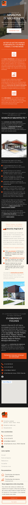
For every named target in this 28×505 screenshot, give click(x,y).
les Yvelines (9, 332)
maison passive (10, 216)
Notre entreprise (6, 458)
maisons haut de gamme (9, 213)
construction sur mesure (16, 272)
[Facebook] (2, 377)
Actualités (4, 463)
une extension (12, 251)
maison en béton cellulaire (8, 207)
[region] (14, 493)
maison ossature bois (14, 205)
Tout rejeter (14, 502)
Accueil (3, 455)
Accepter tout (14, 498)
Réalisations (4, 460)
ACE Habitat (7, 97)
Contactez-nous (6, 466)
